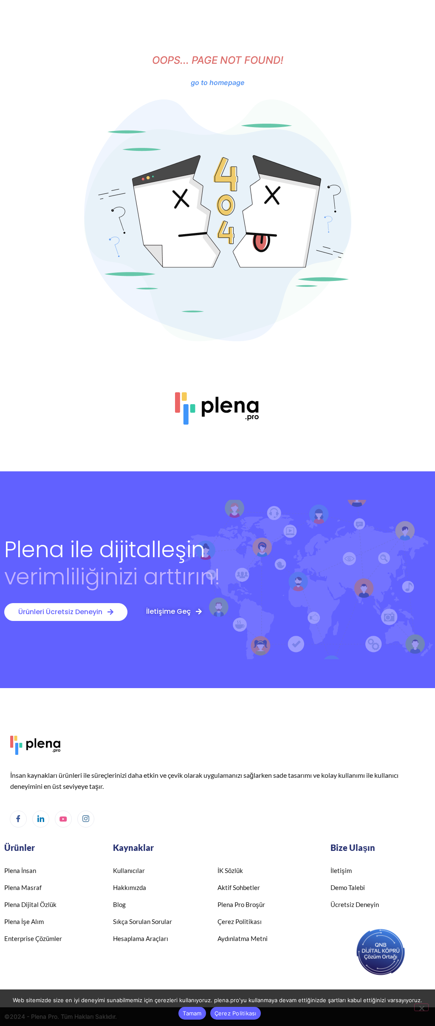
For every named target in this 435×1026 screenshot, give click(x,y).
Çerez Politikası (236, 1013)
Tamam (192, 1013)
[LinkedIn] (40, 819)
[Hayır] (421, 1007)
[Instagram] (85, 819)
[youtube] (63, 819)
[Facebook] (18, 819)
